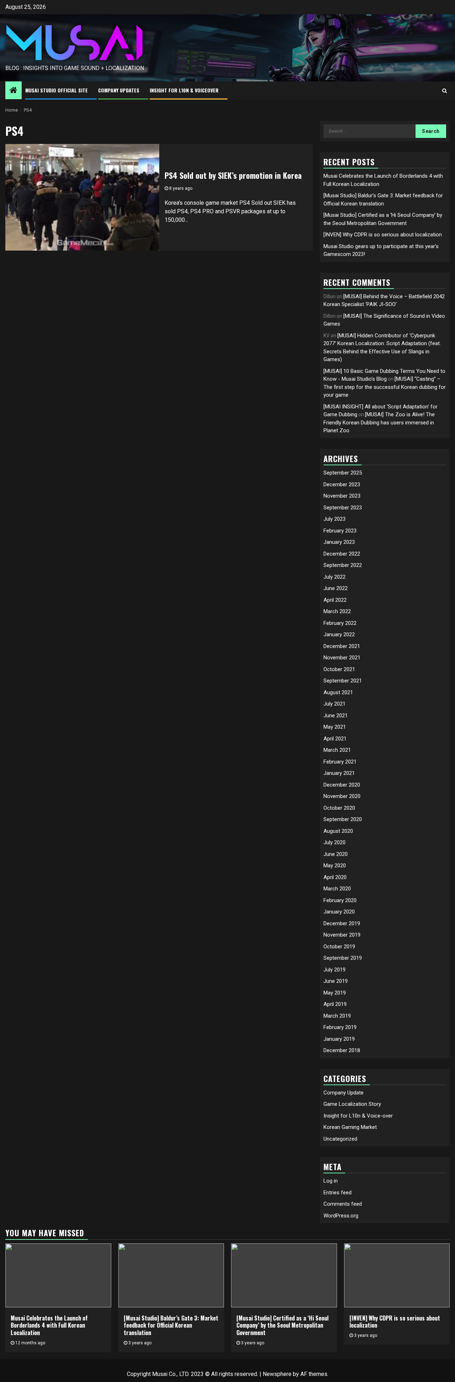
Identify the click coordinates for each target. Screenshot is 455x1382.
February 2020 (340, 900)
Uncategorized (340, 1139)
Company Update (343, 1092)
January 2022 (339, 634)
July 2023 (334, 519)
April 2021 (335, 738)
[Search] (444, 90)
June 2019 (335, 981)
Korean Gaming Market (350, 1127)
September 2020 (342, 819)
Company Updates (118, 90)
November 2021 (341, 657)
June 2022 (335, 588)
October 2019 (339, 946)
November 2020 (341, 796)
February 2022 (340, 623)
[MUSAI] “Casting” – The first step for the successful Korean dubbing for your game (384, 387)
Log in (330, 1181)
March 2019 (337, 1016)
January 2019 (339, 1039)
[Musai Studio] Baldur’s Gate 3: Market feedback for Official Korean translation (171, 1325)
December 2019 (341, 923)
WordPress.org (340, 1215)
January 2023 (339, 542)
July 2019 (334, 969)
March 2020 (337, 888)
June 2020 (335, 854)
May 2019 (334, 993)
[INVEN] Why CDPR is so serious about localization (382, 234)
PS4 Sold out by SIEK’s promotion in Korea (233, 175)
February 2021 (340, 762)
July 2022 (334, 577)
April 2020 (335, 877)
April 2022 (335, 600)
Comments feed (342, 1204)
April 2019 (335, 1004)
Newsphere (277, 1374)
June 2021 (335, 715)
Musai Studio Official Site (56, 90)
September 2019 (342, 958)
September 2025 (342, 473)
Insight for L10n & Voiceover (184, 90)
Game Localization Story (352, 1104)
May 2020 (334, 865)
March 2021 (337, 750)
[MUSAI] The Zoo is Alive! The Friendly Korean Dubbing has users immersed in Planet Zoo (379, 422)
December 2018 (341, 1050)
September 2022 (342, 565)
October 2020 (339, 808)
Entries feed (337, 1192)
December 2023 (341, 484)
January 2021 (339, 773)
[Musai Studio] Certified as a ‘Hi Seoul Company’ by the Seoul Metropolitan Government (282, 1325)
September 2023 (342, 507)
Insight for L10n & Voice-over (358, 1116)
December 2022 (341, 554)
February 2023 (340, 530)
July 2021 (334, 704)
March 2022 (337, 611)
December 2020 (341, 785)
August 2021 (338, 692)
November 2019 (341, 935)
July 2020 (334, 842)
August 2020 (338, 831)
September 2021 (342, 680)
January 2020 (339, 912)
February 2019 (340, 1027)
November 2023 (341, 496)
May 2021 (334, 727)
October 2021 (339, 669)
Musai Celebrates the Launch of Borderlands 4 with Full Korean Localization (49, 1325)
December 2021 (341, 646)
